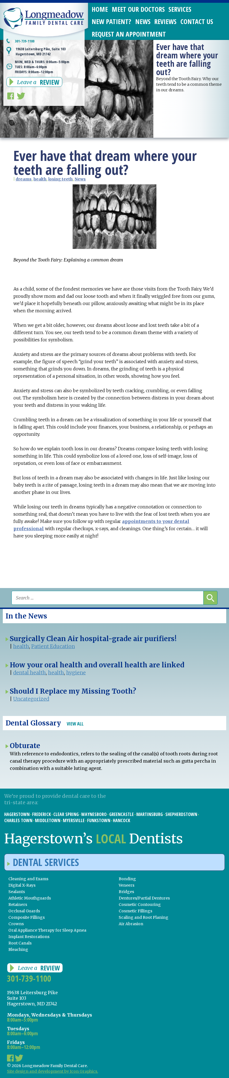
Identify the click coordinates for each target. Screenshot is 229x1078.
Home (100, 9)
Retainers (17, 904)
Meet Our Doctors (138, 9)
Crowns (16, 923)
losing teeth (60, 179)
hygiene (76, 672)
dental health (29, 672)
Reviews (165, 21)
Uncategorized (31, 699)
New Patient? (111, 21)
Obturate (25, 745)
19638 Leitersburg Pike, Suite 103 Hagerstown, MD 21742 (41, 51)
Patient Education (53, 646)
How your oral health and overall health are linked (97, 665)
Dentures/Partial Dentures (144, 898)
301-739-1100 (24, 41)
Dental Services (46, 862)
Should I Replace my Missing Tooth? (73, 691)
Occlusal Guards (24, 910)
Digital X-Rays (21, 885)
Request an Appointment (129, 34)
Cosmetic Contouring (140, 904)
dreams (24, 179)
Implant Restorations (28, 936)
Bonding (127, 878)
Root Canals (20, 943)
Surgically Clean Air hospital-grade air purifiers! (93, 638)
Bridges (126, 891)
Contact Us (196, 21)
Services (179, 9)
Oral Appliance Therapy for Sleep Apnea (47, 930)
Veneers (126, 885)
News (143, 21)
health (40, 179)
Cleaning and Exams (28, 878)
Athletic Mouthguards (29, 898)
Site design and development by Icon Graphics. (52, 1071)
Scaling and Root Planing (143, 917)
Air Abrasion (131, 923)
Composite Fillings (26, 917)
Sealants (16, 891)
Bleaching (18, 949)
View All (75, 723)
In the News (26, 616)
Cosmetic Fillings (135, 910)
